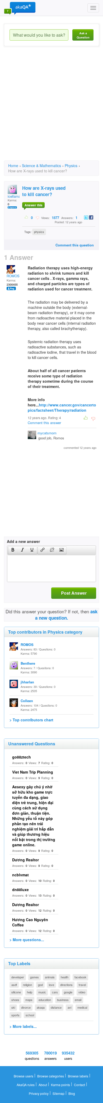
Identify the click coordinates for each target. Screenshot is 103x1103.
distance (56, 1007)
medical (82, 1007)
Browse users (23, 1076)
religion (27, 985)
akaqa (41, 1007)
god (40, 985)
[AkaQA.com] (20, 7)
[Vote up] (26, 217)
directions (66, 985)
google (68, 992)
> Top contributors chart (31, 719)
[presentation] (13, 550)
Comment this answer (44, 422)
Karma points (60, 1084)
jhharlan (27, 681)
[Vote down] (37, 217)
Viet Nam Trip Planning (32, 772)
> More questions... (27, 939)
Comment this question (74, 244)
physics (39, 232)
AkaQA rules (26, 1084)
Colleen (27, 700)
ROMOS (13, 275)
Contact (79, 1084)
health (64, 977)
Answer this (34, 205)
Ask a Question (83, 35)
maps (28, 1000)
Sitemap (58, 1093)
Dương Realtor (25, 859)
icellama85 (16, 196)
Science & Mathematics (41, 165)
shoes (15, 1000)
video (81, 992)
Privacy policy (39, 1093)
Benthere (28, 663)
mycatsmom (47, 432)
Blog (71, 1093)
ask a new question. (66, 614)
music (42, 992)
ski (13, 1007)
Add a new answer (23, 541)
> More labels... (23, 1026)
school (30, 1015)
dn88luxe (20, 889)
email (78, 1000)
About (43, 1084)
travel (82, 985)
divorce (26, 1007)
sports (15, 1015)
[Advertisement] (51, 108)
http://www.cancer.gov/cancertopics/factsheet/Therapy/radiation (62, 407)
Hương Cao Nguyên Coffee (30, 922)
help (29, 992)
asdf (14, 985)
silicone (16, 992)
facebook (80, 977)
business (63, 1000)
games (34, 977)
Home (13, 165)
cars (55, 992)
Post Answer (74, 593)
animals (50, 977)
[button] (13, 550)
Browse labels (78, 1076)
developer (17, 977)
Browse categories (50, 1076)
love (51, 985)
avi (69, 1007)
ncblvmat (20, 874)
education (45, 1000)
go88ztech (21, 757)
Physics (71, 165)
